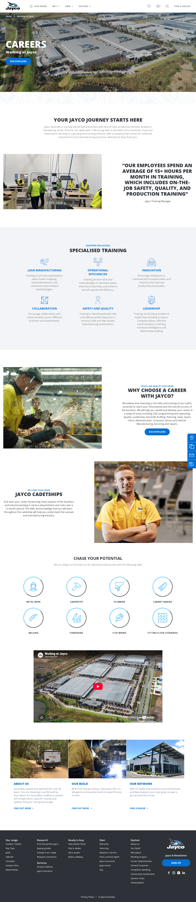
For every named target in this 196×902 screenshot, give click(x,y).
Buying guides (44, 848)
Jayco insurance (44, 871)
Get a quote (74, 852)
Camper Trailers (14, 844)
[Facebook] (168, 872)
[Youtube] (178, 872)
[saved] (149, 6)
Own (102, 840)
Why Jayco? (136, 852)
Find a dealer (74, 848)
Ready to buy (76, 840)
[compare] (158, 6)
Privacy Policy (87, 897)
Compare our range (46, 852)
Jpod (8, 852)
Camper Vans (12, 865)
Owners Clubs (137, 878)
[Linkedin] (183, 872)
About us (135, 844)
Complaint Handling (140, 869)
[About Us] (39, 759)
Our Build (135, 848)
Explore (135, 840)
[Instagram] (173, 872)
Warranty (104, 844)
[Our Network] (155, 759)
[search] (167, 6)
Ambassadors (137, 882)
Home (9, 16)
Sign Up (176, 863)
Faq (101, 869)
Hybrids (9, 856)
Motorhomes (12, 869)
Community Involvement (143, 874)
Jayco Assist (105, 865)
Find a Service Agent (110, 856)
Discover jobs (18, 61)
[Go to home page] (176, 844)
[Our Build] (97, 759)
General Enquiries (139, 865)
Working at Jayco (139, 856)
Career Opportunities (141, 861)
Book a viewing (75, 856)
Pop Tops (10, 848)
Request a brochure (46, 856)
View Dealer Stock (77, 844)
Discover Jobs (157, 431)
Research (42, 840)
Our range (12, 840)
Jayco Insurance (107, 861)
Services (42, 863)
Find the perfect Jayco (47, 844)
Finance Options (45, 866)
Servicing (104, 848)
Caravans (10, 861)
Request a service (108, 852)
